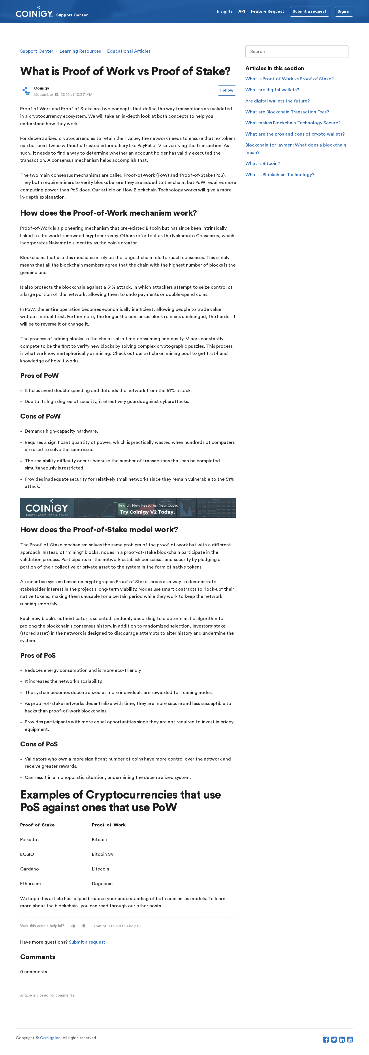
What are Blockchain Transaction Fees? (287, 112)
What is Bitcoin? (262, 163)
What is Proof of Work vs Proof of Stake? (289, 79)
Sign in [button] (344, 11)
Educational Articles (128, 51)
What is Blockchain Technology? (280, 174)
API (241, 11)
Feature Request (267, 11)
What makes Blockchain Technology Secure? (293, 123)
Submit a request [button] (310, 11)
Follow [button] (227, 90)
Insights (225, 11)
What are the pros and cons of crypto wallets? (295, 134)
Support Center (36, 51)
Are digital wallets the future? (277, 101)
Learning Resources (80, 51)
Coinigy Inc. (50, 1038)
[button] (73, 926)
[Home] (52, 11)
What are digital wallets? (272, 90)
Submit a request (87, 942)
